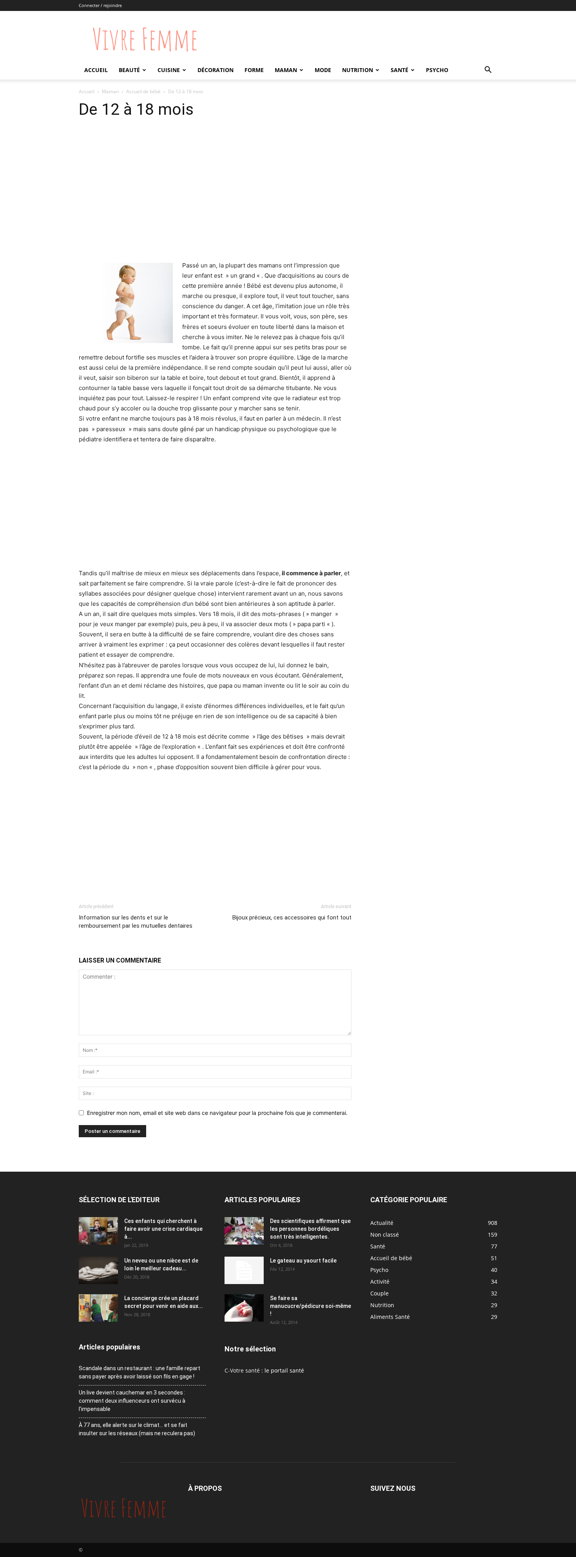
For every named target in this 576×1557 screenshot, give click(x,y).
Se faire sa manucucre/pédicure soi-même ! (310, 1306)
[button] (487, 70)
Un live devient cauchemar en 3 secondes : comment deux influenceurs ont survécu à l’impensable (132, 1400)
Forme (254, 70)
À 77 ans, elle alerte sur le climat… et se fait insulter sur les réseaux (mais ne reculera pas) (137, 1429)
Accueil (96, 70)
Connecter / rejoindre (100, 5)
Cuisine (169, 70)
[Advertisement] (215, 201)
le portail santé (284, 1370)
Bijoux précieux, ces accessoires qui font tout (291, 917)
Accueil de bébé (143, 91)
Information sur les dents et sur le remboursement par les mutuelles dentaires (135, 921)
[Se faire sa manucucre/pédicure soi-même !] (244, 1308)
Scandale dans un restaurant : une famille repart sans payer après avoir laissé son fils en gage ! (139, 1372)
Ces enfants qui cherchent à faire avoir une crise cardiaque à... (163, 1229)
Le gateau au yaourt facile (303, 1260)
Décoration (215, 70)
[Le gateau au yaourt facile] (244, 1270)
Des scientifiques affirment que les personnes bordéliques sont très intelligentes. (310, 1229)
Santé (399, 70)
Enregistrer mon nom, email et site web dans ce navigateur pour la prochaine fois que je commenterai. (217, 1112)
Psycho (437, 70)
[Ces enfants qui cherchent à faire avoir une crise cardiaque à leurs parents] (98, 1231)
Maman (286, 70)
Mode (323, 70)
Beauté (129, 70)
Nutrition (357, 70)
